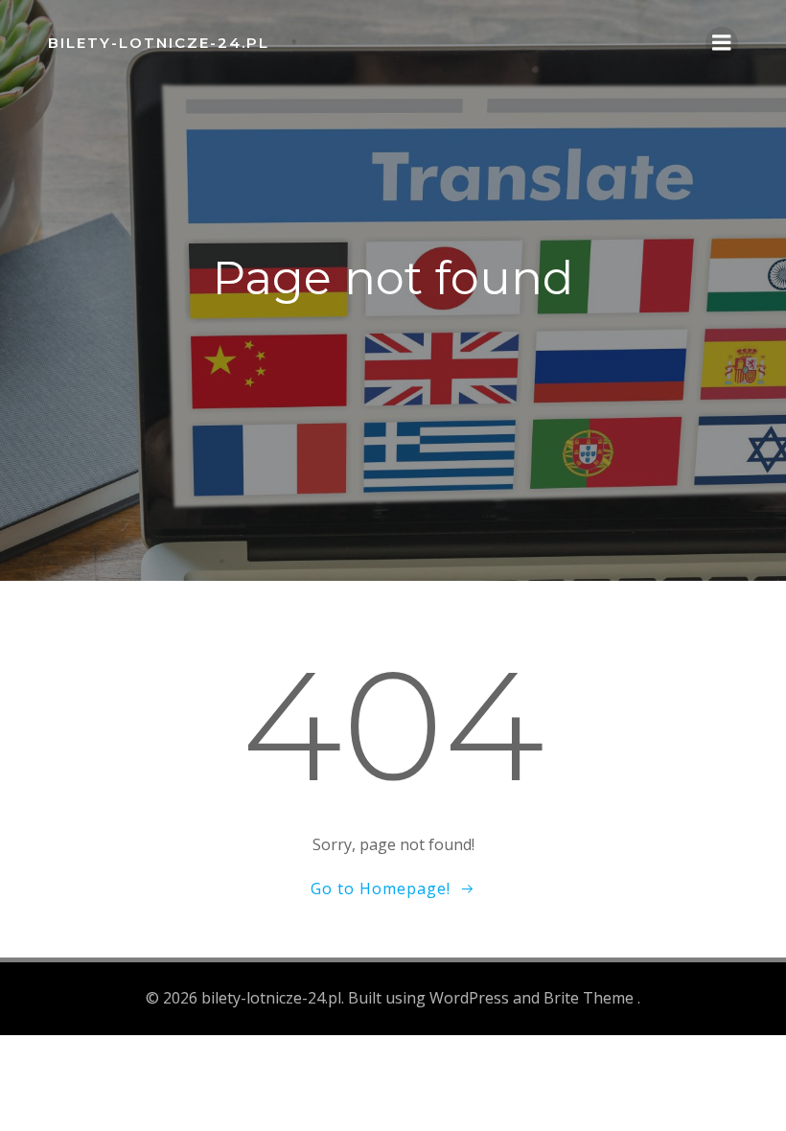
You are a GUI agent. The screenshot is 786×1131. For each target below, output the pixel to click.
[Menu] (721, 43)
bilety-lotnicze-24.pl (158, 43)
